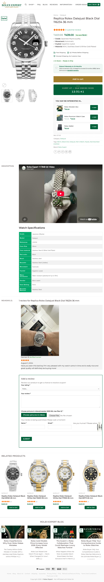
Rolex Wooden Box (71, 107)
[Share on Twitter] (59, 151)
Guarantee (42, 573)
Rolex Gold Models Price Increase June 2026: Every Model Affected (39, 544)
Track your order (52, 576)
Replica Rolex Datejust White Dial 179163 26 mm (63, 497)
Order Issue (81, 5)
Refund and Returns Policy (71, 573)
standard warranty (73, 70)
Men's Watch (80, 142)
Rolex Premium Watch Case (74, 116)
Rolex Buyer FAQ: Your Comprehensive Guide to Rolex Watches (91, 543)
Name (24, 423)
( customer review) (73, 30)
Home (56, 15)
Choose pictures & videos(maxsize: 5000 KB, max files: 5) (42, 411)
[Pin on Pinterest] (66, 151)
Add (94, 107)
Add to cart (78, 79)
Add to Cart (13, 507)
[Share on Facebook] (55, 151)
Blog (45, 5)
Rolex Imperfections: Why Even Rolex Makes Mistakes (13, 543)
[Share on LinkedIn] (70, 151)
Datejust (63, 15)
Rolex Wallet (69, 126)
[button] (26, 5)
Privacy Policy (52, 573)
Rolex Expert (62, 147)
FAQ (39, 5)
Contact (27, 573)
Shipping (34, 573)
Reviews (54, 5)
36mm (59, 142)
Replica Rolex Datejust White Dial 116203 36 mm (37, 497)
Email (50, 423)
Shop (31, 5)
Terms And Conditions (88, 573)
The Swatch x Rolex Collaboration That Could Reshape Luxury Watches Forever (65, 544)
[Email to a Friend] (62, 151)
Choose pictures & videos (34, 415)
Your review (26, 393)
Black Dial (65, 142)
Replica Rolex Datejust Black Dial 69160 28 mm (13, 497)
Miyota (87, 142)
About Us (20, 573)
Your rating (25, 385)
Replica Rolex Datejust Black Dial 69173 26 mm (90, 497)
